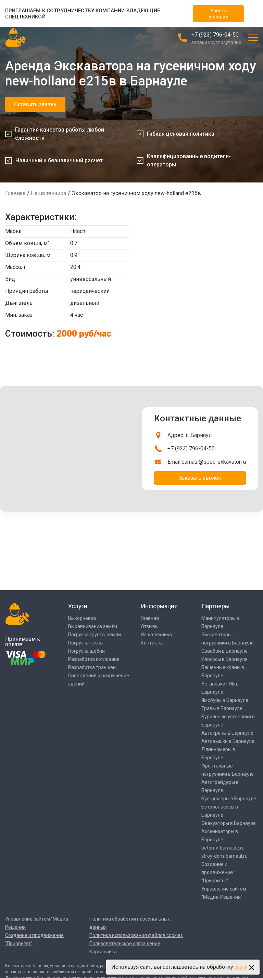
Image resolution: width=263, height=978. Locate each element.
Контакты (152, 643)
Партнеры (215, 606)
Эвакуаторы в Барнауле (228, 823)
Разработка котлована (94, 659)
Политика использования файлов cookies (136, 935)
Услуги (77, 606)
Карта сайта (103, 951)
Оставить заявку (35, 104)
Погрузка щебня (86, 651)
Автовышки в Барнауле (227, 741)
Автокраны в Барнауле (227, 733)
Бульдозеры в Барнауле (228, 798)
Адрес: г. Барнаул (189, 435)
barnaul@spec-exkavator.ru (213, 462)
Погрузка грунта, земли (94, 634)
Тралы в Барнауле (221, 708)
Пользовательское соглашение (124, 943)
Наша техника (48, 193)
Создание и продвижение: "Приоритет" (217, 872)
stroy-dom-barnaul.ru (224, 856)
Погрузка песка (85, 643)
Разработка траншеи (92, 667)
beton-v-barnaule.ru (223, 848)
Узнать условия (218, 14)
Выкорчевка (82, 618)
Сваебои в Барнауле (224, 651)
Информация (159, 606)
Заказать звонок (200, 478)
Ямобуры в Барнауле (224, 700)
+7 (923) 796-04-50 (215, 34)
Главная (15, 193)
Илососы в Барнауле (224, 659)
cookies (243, 967)
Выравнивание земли (92, 626)
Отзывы (150, 626)
